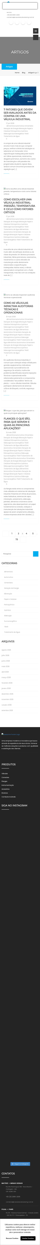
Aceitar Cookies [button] (28, 1238)
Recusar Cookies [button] (12, 1238)
